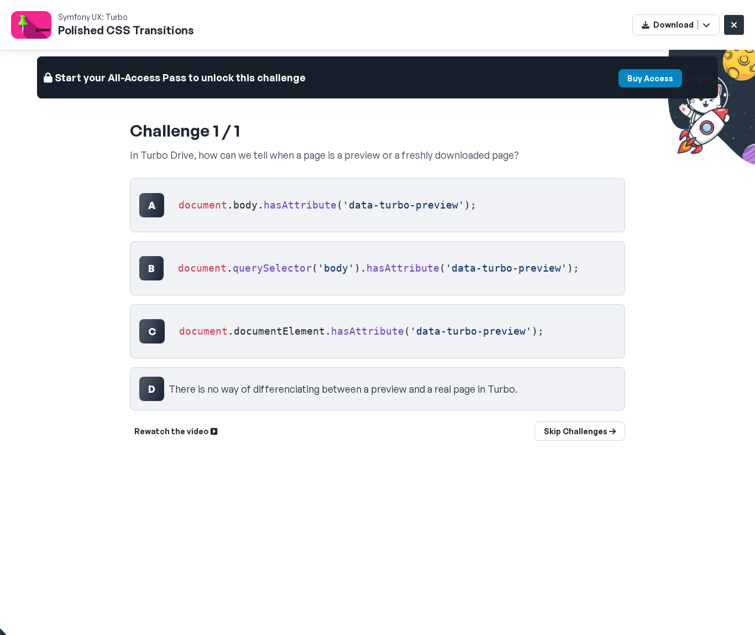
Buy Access (650, 78)
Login (697, 77)
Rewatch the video (172, 431)
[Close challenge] (734, 25)
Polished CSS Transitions (126, 30)
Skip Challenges (576, 431)
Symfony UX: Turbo (93, 17)
